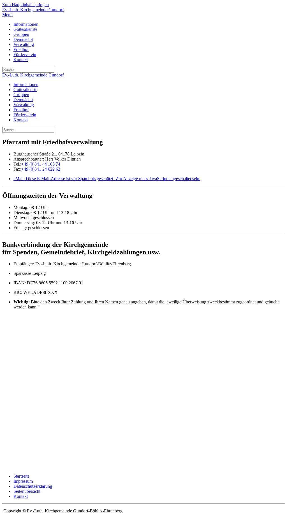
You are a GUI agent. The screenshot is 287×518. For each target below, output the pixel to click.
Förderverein (24, 54)
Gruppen (21, 34)
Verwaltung (23, 44)
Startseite (21, 476)
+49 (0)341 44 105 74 (40, 164)
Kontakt (20, 59)
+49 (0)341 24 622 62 (40, 169)
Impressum (23, 481)
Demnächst (23, 39)
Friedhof (21, 49)
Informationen (25, 24)
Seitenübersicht (26, 491)
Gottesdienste (25, 29)
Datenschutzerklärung (32, 486)
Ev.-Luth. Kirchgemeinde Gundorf (33, 9)
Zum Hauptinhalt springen (25, 4)
